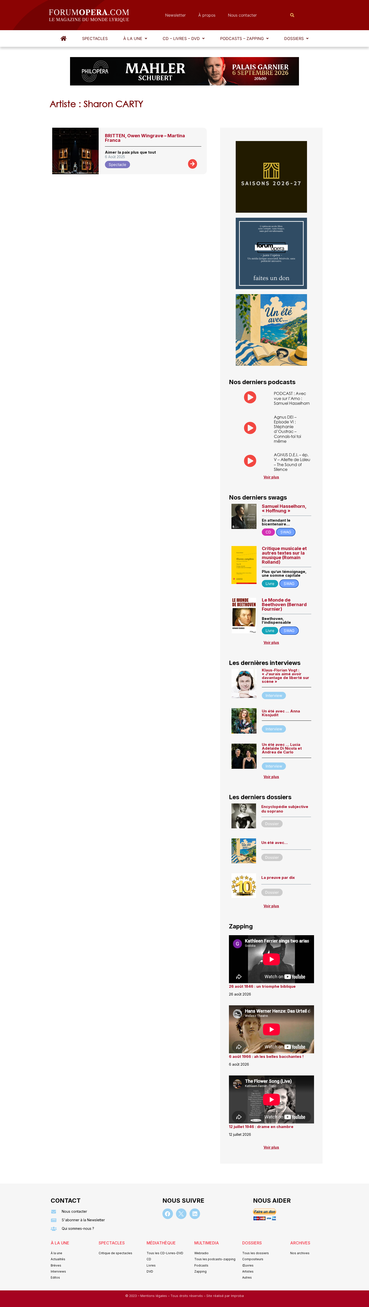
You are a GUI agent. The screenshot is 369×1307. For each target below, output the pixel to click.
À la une (132, 38)
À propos (206, 15)
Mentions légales (154, 1296)
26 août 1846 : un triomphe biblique (262, 986)
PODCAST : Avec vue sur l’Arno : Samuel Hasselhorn (292, 398)
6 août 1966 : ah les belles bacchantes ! (266, 1056)
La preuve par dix (278, 877)
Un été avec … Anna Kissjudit (281, 713)
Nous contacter (242, 15)
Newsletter (175, 15)
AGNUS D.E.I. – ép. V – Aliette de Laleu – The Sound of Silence (292, 462)
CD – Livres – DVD (181, 38)
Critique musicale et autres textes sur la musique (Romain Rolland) (284, 555)
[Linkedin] (195, 1213)
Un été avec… (274, 842)
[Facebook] (167, 1213)
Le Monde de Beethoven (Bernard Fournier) (284, 604)
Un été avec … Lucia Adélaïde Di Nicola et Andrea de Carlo (282, 748)
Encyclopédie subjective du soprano (284, 809)
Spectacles (95, 38)
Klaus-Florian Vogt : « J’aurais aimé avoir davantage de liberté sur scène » (285, 676)
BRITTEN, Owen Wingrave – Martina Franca (145, 138)
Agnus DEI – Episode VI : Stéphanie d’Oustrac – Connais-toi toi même (287, 429)
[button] (135, 38)
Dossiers (294, 38)
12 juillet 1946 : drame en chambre (261, 1126)
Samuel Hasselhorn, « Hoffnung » (284, 508)
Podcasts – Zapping (242, 38)
